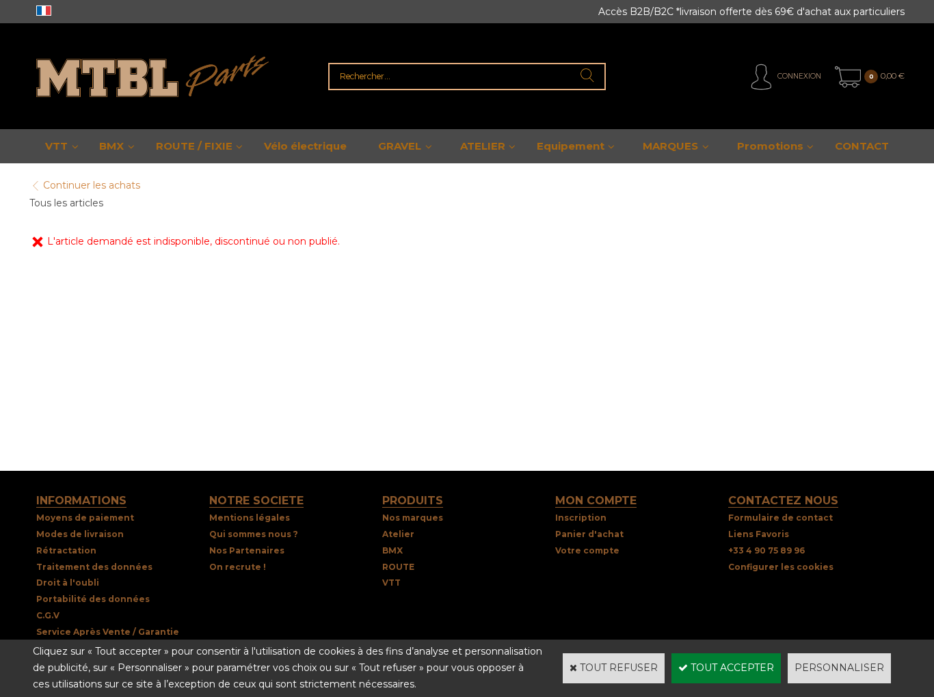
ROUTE (398, 567)
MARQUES (670, 145)
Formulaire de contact (780, 517)
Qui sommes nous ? (253, 534)
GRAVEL (399, 145)
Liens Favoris (758, 534)
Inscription (580, 517)
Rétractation (66, 550)
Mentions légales (249, 517)
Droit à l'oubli (67, 582)
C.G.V (47, 615)
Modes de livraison (80, 534)
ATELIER (482, 145)
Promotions (770, 145)
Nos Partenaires (246, 550)
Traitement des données (94, 567)
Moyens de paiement (85, 517)
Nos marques (412, 517)
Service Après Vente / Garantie (107, 632)
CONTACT (862, 145)
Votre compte (587, 550)
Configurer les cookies (780, 567)
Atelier (398, 534)
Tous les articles (66, 203)
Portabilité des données (93, 599)
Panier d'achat (589, 534)
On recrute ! (237, 567)
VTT (56, 145)
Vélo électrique (305, 145)
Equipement (570, 145)
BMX (111, 145)
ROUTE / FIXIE (194, 145)
